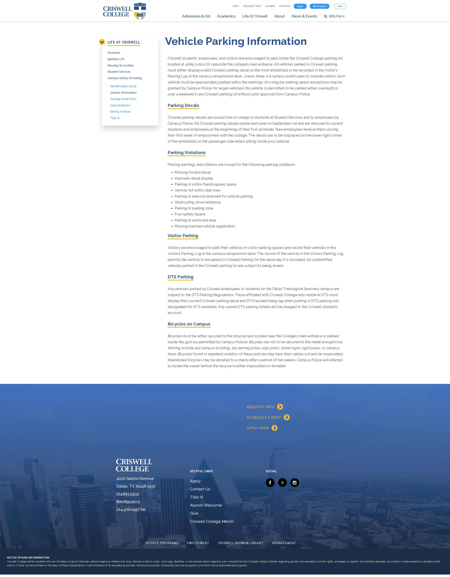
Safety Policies (120, 111)
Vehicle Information (123, 92)
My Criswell (319, 6)
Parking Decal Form (123, 99)
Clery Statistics (120, 105)
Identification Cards (123, 86)
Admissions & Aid (196, 16)
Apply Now (258, 428)
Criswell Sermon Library (240, 543)
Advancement (284, 543)
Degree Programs (162, 543)
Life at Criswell (254, 16)
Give (340, 6)
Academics (226, 16)
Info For (335, 16)
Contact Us (200, 489)
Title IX (115, 118)
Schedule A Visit (264, 417)
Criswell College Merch (211, 521)
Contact (285, 6)
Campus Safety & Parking (125, 78)
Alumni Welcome (206, 505)
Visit (236, 6)
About (279, 16)
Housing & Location (121, 65)
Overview (114, 52)
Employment (198, 543)
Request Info (252, 6)
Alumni (270, 6)
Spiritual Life (116, 59)
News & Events (304, 16)
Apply (300, 6)
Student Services (119, 71)
